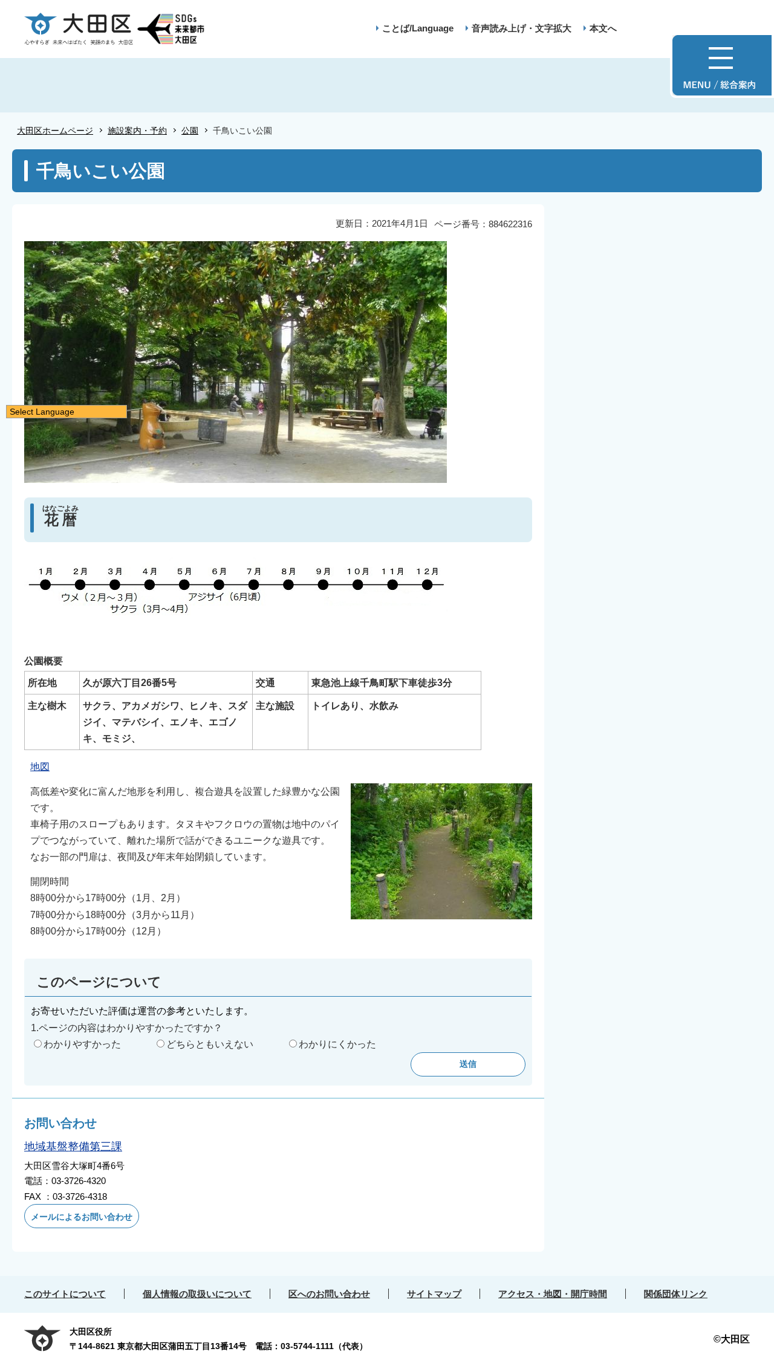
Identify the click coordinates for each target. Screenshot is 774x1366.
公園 (189, 130)
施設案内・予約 (137, 130)
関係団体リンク (675, 1294)
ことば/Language (418, 28)
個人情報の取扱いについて (197, 1294)
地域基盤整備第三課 (73, 1147)
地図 (40, 767)
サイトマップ (434, 1294)
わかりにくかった (337, 1044)
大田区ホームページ (55, 130)
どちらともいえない (209, 1044)
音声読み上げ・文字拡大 (521, 28)
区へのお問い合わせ (329, 1294)
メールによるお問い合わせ (81, 1217)
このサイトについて (65, 1294)
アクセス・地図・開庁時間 (552, 1294)
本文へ (603, 28)
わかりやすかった (82, 1044)
